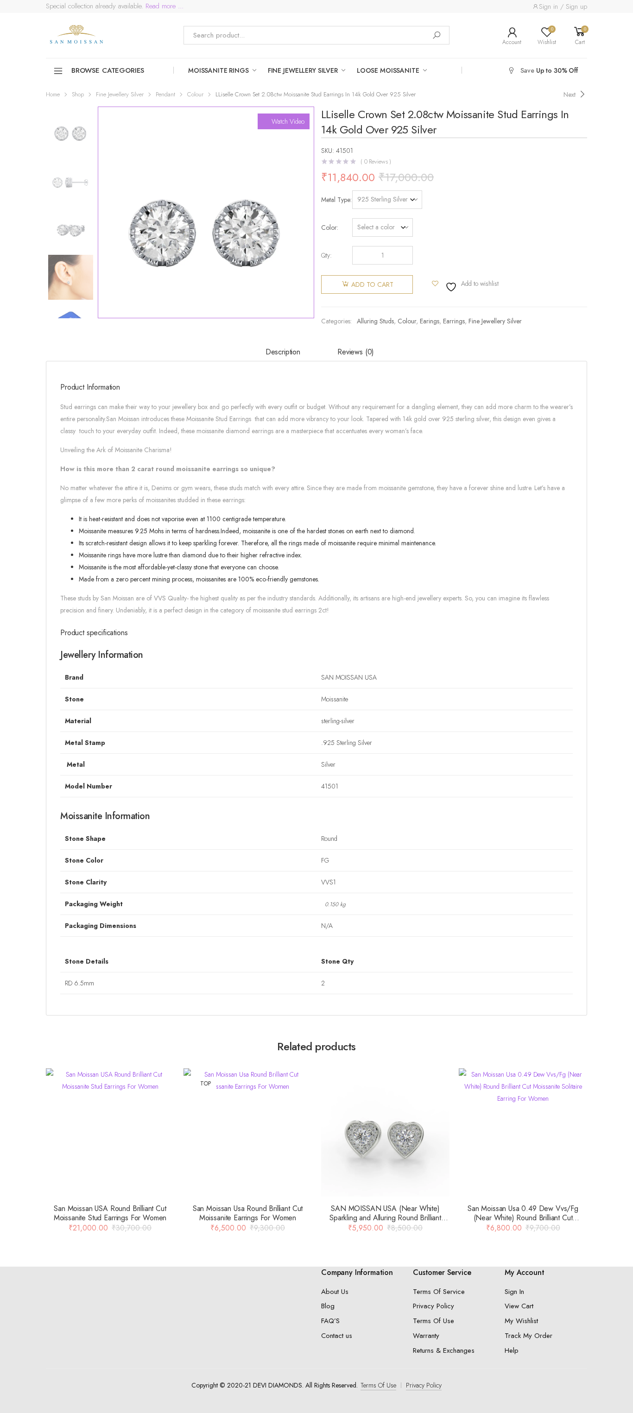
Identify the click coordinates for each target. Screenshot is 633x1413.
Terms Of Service (439, 1292)
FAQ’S (330, 1321)
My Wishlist (521, 1321)
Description (283, 352)
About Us (334, 1292)
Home (53, 94)
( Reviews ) (376, 161)
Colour (195, 94)
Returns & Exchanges (444, 1350)
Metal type (335, 199)
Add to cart (372, 284)
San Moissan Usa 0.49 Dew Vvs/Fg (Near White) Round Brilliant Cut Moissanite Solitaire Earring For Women (523, 1217)
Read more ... (163, 6)
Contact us (336, 1336)
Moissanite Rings (218, 70)
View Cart (519, 1306)
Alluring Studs (375, 321)
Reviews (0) (355, 352)
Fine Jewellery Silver (303, 70)
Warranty (426, 1336)
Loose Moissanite (388, 70)
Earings (429, 321)
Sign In (514, 1292)
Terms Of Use (433, 1321)
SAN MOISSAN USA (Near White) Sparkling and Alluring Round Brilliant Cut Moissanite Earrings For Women (385, 1217)
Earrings (454, 321)
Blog (328, 1306)
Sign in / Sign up (563, 6)
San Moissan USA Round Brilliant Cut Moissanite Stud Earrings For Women (110, 1213)
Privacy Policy (433, 1306)
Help (512, 1350)
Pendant (165, 94)
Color (329, 227)
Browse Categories (107, 70)
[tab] (283, 352)
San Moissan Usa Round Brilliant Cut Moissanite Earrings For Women (248, 1213)
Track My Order (528, 1336)
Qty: (326, 255)
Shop (78, 94)
